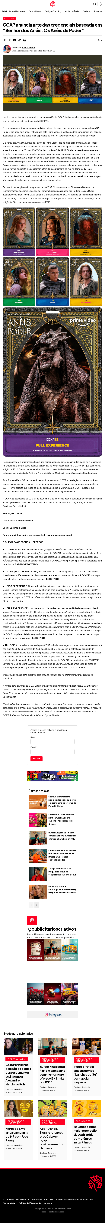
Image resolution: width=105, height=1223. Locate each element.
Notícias (9, 18)
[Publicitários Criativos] (52, 4)
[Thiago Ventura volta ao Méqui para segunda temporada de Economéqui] (38, 874)
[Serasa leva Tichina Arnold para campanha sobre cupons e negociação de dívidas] (38, 820)
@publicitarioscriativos (51, 929)
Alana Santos (28, 47)
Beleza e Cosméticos (49, 1122)
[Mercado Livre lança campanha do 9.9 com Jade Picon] (18, 1108)
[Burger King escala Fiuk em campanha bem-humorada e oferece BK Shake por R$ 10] (38, 838)
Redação (18, 1089)
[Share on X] (9, 40)
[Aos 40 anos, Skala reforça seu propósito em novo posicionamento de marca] (52, 1108)
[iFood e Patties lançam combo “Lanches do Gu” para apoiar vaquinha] (86, 1046)
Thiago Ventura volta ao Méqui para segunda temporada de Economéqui (62, 871)
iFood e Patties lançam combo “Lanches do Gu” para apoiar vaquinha (85, 1074)
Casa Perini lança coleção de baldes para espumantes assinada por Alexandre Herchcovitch (18, 1074)
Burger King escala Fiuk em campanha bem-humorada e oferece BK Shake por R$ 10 (62, 835)
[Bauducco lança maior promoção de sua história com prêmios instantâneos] (86, 1108)
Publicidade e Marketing (50, 1060)
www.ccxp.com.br (20, 502)
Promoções (83, 1121)
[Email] (14, 40)
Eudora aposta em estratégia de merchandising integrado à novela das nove (62, 889)
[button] (5, 4)
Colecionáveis (17, 1059)
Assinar (36, 758)
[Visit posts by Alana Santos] (7, 49)
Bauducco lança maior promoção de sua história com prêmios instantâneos (85, 1134)
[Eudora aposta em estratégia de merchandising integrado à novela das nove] (38, 892)
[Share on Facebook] (5, 40)
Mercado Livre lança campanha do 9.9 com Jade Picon (16, 1134)
